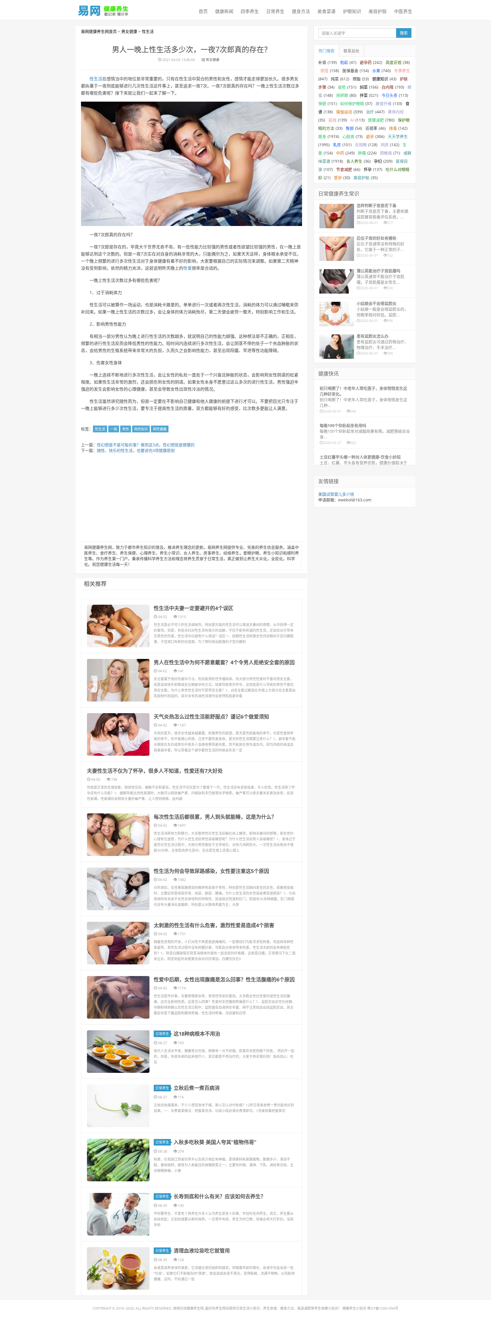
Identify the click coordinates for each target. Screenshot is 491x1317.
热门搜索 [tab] (326, 50)
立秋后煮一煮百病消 (197, 1087)
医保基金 (350, 70)
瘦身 (322, 136)
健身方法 (301, 11)
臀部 (350, 128)
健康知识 (380, 78)
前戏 (332, 120)
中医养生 (403, 11)
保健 (322, 103)
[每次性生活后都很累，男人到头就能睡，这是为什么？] (118, 834)
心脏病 (348, 136)
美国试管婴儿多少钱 (336, 494)
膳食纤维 (384, 103)
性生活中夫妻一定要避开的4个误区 (193, 608)
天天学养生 (398, 136)
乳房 (337, 144)
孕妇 (378, 161)
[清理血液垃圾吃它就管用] (118, 1268)
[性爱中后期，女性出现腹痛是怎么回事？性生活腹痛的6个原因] (118, 997)
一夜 (113, 429)
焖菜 (364, 87)
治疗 (370, 111)
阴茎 (324, 70)
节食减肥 (344, 169)
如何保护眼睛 (352, 103)
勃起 (344, 62)
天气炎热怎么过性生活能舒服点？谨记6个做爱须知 (211, 716)
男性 (125, 429)
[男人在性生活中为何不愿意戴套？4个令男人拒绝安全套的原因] (118, 680)
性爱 (187, 268)
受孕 (338, 177)
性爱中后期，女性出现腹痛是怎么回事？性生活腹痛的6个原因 (224, 979)
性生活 (148, 31)
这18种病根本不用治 (197, 1033)
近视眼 (361, 144)
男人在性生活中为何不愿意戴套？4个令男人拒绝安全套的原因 (224, 662)
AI (352, 120)
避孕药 (366, 62)
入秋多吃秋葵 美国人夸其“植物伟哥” (215, 1142)
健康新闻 (224, 11)
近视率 (371, 128)
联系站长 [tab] (351, 50)
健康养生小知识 (354, 1308)
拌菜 (364, 95)
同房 (385, 144)
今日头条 (390, 95)
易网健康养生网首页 (99, 31)
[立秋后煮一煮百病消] (118, 1105)
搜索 (404, 32)
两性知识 (141, 429)
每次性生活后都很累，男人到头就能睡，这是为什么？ (215, 816)
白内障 (388, 87)
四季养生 (250, 11)
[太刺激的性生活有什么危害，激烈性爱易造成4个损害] (118, 943)
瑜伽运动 (344, 111)
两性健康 (160, 429)
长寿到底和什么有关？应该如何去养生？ (220, 1196)
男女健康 (129, 31)
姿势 (342, 87)
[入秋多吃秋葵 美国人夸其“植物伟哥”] (118, 1160)
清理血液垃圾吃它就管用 (202, 1250)
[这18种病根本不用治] (118, 1051)
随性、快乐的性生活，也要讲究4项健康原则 (136, 450)
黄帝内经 (396, 111)
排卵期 (342, 95)
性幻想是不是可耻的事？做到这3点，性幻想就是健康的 (146, 444)
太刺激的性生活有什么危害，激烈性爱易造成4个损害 (214, 925)
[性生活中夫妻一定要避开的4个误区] (118, 626)
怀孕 (368, 169)
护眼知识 (352, 11)
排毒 (393, 128)
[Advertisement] (191, 499)
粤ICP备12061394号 (382, 1308)
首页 (203, 11)
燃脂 (357, 78)
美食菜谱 (326, 11)
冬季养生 (402, 70)
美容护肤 (378, 11)
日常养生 (275, 11)
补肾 (322, 62)
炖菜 (335, 78)
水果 (376, 70)
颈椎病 (386, 153)
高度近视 (393, 62)
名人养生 (354, 161)
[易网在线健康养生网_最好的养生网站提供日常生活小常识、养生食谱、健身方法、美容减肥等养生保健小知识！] (103, 9)
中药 (340, 153)
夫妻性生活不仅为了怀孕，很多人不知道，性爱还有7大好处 (155, 770)
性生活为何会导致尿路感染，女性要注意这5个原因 (211, 871)
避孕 (370, 136)
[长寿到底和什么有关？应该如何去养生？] (118, 1214)
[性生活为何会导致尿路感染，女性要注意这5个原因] (118, 889)
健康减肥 (376, 120)
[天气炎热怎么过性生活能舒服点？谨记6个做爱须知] (118, 734)
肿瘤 (362, 153)
